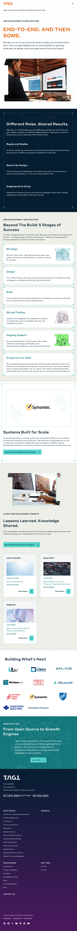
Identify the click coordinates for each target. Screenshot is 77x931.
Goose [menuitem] (5, 887)
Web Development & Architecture (32, 10)
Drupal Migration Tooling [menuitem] (10, 877)
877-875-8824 (11, 795)
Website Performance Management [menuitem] (13, 856)
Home (5, 10)
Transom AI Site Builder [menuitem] (10, 870)
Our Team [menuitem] (44, 866)
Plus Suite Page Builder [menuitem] (10, 884)
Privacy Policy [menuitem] (28, 918)
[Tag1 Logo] (11, 777)
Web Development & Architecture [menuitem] (13, 852)
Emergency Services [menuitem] (9, 832)
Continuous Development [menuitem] (10, 825)
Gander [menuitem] (5, 880)
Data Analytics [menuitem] (7, 828)
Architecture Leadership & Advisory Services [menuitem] (16, 814)
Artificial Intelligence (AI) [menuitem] (10, 818)
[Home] (8, 3)
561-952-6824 (41, 795)
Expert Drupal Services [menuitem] (10, 842)
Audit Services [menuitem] (7, 821)
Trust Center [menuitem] (7, 918)
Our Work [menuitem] (44, 870)
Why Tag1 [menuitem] (45, 863)
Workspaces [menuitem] (6, 873)
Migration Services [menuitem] (8, 849)
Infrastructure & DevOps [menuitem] (10, 845)
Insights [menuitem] (45, 811)
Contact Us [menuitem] (9, 894)
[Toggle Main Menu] (72, 3)
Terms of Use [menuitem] (17, 918)
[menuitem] (4, 923)
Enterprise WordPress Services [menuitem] (12, 835)
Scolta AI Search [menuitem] (8, 866)
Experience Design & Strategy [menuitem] (12, 838)
